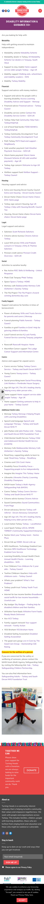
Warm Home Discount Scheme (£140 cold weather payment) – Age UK (20, 158)
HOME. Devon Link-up (26, 542)
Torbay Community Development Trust (21, 137)
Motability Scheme (29, 53)
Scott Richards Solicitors (23, 231)
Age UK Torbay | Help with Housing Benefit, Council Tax (23, 207)
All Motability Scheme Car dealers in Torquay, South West (22, 60)
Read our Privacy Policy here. (22, 895)
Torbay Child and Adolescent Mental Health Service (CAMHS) (22, 441)
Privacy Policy (26, 867)
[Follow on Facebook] (3, 11)
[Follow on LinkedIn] (8, 11)
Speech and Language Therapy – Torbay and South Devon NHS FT (21, 424)
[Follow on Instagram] (6, 11)
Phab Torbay (27, 277)
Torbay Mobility (18, 81)
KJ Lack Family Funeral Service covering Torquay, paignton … (23, 337)
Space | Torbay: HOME (20, 281)
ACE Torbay (13, 618)
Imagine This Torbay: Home (27, 473)
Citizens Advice (31, 498)
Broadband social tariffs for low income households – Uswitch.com (23, 597)
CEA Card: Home (23, 462)
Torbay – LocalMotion (32, 524)
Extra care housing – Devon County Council (22, 193)
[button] (40, 11)
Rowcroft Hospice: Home (23, 344)
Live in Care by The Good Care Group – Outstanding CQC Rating (22, 644)
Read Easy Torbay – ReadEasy (22, 458)
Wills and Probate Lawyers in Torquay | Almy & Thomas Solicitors (20, 246)
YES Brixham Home (24, 629)
